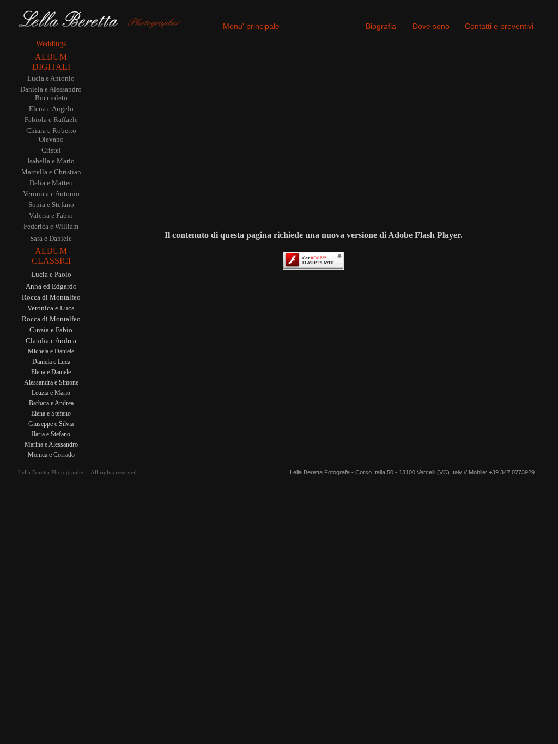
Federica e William (50, 226)
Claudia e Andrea (51, 341)
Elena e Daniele (51, 372)
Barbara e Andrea (51, 403)
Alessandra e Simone (51, 382)
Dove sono (431, 26)
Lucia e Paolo (51, 274)
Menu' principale (251, 26)
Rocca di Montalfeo (51, 297)
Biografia (381, 26)
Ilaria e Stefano (51, 434)
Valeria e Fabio (51, 215)
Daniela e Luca (51, 361)
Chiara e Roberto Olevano (51, 134)
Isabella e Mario (51, 161)
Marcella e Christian (51, 172)
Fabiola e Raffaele (51, 119)
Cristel (51, 150)
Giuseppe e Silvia (51, 424)
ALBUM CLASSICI (51, 255)
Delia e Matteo (51, 183)
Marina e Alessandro (51, 444)
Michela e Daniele (51, 351)
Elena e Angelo (51, 109)
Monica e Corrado (51, 455)
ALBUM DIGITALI (51, 61)
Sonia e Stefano (51, 204)
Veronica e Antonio (51, 194)
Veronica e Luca (51, 308)
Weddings (51, 44)
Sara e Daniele (51, 238)
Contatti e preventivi (499, 26)
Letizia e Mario (51, 393)
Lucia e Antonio (51, 78)
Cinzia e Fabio (50, 330)
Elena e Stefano (51, 413)
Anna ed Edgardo (51, 286)
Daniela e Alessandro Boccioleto (51, 93)
